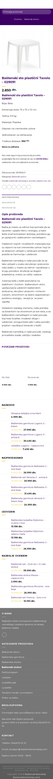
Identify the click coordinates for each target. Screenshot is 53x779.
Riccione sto (33, 377)
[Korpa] (50, 4)
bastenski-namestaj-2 (18, 181)
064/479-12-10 (18, 743)
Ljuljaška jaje (9, 682)
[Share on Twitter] (14, 187)
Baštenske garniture (13, 657)
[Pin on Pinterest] (24, 187)
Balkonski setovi (11, 652)
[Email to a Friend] (19, 187)
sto (49, 181)
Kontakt (34, 770)
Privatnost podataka (38, 768)
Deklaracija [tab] (8, 202)
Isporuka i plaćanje (14, 768)
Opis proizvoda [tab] (10, 197)
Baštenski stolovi (31, 19)
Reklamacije (21, 770)
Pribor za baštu (10, 697)
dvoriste (32, 181)
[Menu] (3, 4)
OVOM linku (42, 159)
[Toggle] (50, 657)
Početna (18, 19)
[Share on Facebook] (9, 187)
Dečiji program (10, 672)
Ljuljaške (7, 687)
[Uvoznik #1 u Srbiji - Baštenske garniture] (26, 4)
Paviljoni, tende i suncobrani (17, 692)
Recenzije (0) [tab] (9, 208)
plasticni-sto (42, 181)
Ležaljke (6, 677)
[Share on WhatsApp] (4, 187)
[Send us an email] (4, 634)
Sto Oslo (6, 377)
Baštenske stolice (11, 662)
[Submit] (48, 11)
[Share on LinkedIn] (28, 187)
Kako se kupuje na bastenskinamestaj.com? (26, 766)
